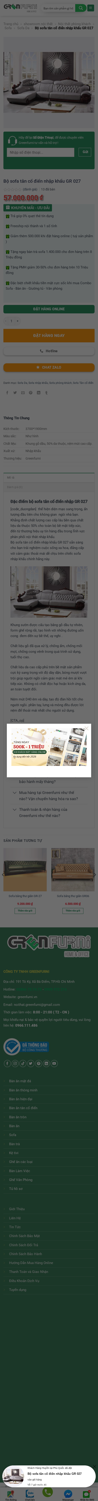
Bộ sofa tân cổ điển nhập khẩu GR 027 (55, 1473)
